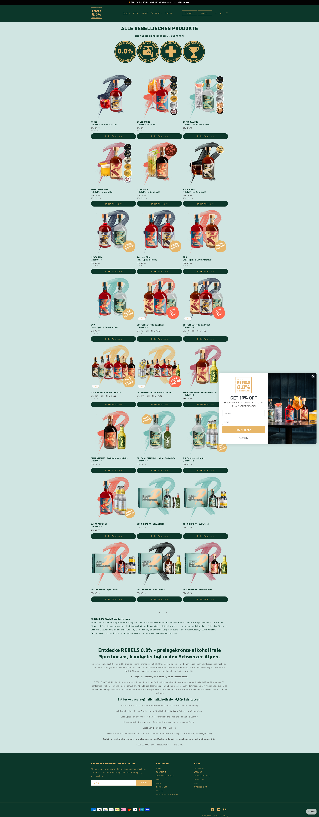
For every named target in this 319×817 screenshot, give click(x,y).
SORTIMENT (161, 772)
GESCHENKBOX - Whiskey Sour (151, 589)
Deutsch (204, 13)
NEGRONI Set (97, 258)
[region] (159, 2)
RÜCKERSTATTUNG (202, 775)
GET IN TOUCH (200, 768)
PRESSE (159, 790)
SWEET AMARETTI (101, 190)
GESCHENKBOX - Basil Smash (150, 524)
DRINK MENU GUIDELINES (167, 794)
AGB (196, 783)
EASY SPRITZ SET (99, 525)
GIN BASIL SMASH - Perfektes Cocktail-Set (156, 459)
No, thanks (243, 437)
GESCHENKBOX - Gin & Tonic (196, 524)
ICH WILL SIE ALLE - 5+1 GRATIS (106, 392)
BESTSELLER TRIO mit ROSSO (196, 326)
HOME (158, 768)
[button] (126, 13)
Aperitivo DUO (147, 258)
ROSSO (104, 123)
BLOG (158, 783)
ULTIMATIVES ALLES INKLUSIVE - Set (154, 392)
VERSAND (198, 772)
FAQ (158, 779)
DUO (197, 258)
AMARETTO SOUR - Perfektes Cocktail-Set (202, 393)
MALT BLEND (194, 190)
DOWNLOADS (161, 787)
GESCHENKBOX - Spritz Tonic (104, 589)
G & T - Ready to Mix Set (194, 459)
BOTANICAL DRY (196, 123)
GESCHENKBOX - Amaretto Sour (197, 589)
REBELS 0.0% (211, 816)
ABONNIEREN (144, 783)
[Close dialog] (313, 376)
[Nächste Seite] (166, 612)
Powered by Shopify (222, 816)
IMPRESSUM (199, 779)
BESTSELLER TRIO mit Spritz (150, 326)
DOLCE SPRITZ (146, 123)
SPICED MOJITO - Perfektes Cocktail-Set (109, 459)
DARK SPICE (148, 190)
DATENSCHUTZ (200, 787)
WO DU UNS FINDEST (165, 775)
